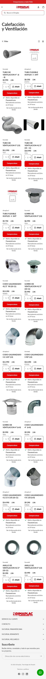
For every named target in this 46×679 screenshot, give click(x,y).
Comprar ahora (12, 93)
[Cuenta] (38, 7)
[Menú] (2, 7)
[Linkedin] (27, 674)
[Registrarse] (41, 656)
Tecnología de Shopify (28, 664)
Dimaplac (18, 664)
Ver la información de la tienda (13, 109)
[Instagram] (23, 674)
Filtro (6, 41)
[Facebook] (19, 674)
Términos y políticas (23, 669)
